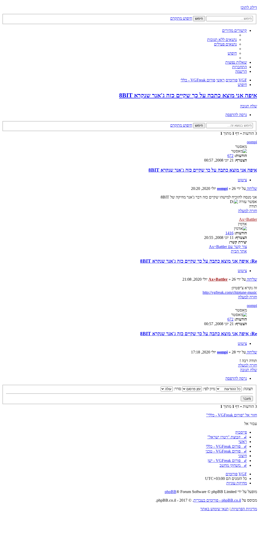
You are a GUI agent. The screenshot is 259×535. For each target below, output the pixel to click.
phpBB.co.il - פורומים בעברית (217, 500)
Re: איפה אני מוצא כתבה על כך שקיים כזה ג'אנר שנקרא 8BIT (198, 261)
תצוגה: (247, 389)
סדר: (177, 389)
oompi (252, 142)
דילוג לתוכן (249, 7)
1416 (229, 233)
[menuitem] (222, 39)
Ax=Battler (248, 219)
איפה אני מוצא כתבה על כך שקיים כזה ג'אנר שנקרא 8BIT (188, 95)
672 (230, 155)
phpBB (170, 491)
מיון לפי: (208, 389)
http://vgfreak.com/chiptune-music (230, 292)
